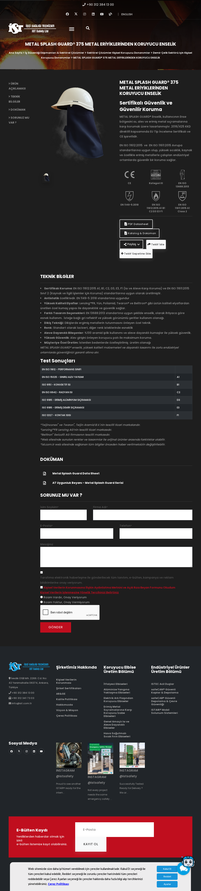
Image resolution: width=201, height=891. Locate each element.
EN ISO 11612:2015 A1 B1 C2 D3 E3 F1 (156, 208)
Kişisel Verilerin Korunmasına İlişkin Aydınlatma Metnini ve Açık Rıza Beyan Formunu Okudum (109, 587)
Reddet (167, 876)
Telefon (126, 526)
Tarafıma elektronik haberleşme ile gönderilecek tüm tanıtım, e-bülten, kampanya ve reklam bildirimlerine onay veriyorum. (107, 580)
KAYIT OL (90, 844)
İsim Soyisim (49, 507)
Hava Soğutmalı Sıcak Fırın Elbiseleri (117, 734)
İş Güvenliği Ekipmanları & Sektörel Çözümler (54, 52)
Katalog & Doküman (141, 233)
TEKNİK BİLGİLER (14, 99)
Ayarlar (167, 884)
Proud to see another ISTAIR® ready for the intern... (68, 788)
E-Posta (46, 526)
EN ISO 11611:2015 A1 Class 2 (182, 208)
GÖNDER (55, 627)
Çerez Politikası (58, 884)
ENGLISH (126, 14)
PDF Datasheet (138, 224)
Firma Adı (100, 507)
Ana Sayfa (15, 52)
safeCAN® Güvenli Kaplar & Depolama (164, 691)
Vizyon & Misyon (67, 710)
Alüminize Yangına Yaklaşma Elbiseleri (117, 691)
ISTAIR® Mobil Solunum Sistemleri (164, 711)
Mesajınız (46, 544)
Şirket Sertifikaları (68, 688)
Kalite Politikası (66, 699)
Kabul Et (167, 869)
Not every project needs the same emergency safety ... (100, 794)
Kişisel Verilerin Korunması (66, 681)
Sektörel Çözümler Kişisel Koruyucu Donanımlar (118, 52)
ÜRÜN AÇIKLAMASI (17, 86)
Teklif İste (157, 244)
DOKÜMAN (17, 110)
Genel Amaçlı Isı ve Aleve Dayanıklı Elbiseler (116, 725)
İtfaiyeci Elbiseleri (116, 684)
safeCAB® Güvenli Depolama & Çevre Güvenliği (164, 701)
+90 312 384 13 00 (100, 4)
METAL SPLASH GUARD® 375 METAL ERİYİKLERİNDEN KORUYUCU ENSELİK (116, 57)
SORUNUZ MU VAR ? (19, 120)
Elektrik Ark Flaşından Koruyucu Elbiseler (118, 699)
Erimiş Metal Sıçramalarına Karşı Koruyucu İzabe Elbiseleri (118, 711)
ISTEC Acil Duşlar (162, 684)
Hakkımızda (64, 705)
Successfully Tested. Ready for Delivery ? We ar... (132, 788)
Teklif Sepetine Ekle (137, 253)
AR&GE (60, 694)
